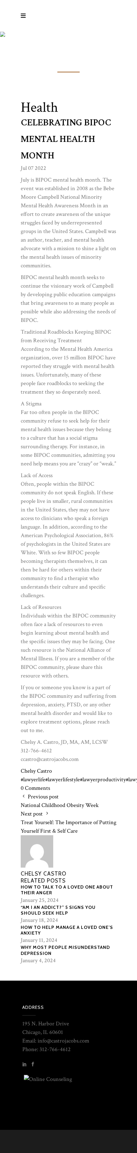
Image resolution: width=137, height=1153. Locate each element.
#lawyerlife (33, 779)
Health (39, 107)
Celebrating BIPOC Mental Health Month (66, 139)
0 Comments (35, 788)
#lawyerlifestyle (62, 779)
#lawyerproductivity (103, 779)
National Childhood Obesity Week (60, 805)
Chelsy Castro (36, 771)
